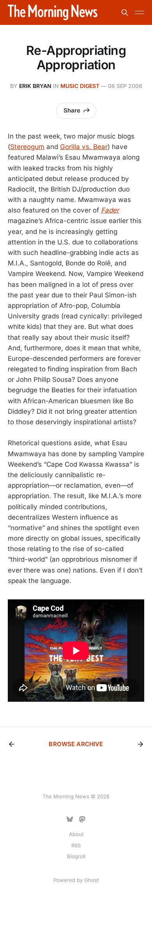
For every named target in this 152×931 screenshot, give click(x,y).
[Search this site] (125, 12)
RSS (76, 845)
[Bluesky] (70, 819)
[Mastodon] (82, 819)
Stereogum (27, 147)
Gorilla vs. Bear (84, 147)
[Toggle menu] (139, 12)
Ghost (91, 880)
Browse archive (76, 744)
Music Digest (79, 86)
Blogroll (76, 856)
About (76, 834)
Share (72, 110)
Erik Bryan (35, 86)
